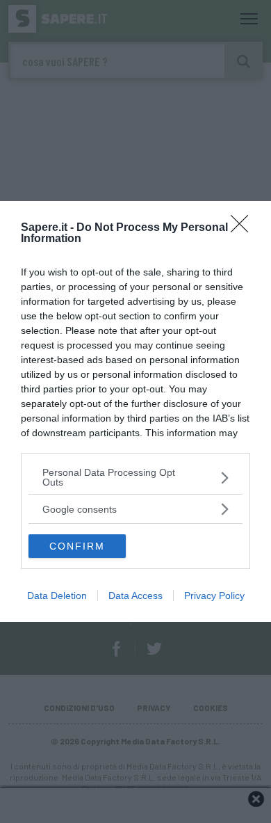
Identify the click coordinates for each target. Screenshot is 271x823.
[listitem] (135, 477)
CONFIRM (77, 546)
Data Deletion (57, 595)
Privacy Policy (214, 595)
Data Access (135, 595)
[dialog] (135, 411)
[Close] (244, 228)
